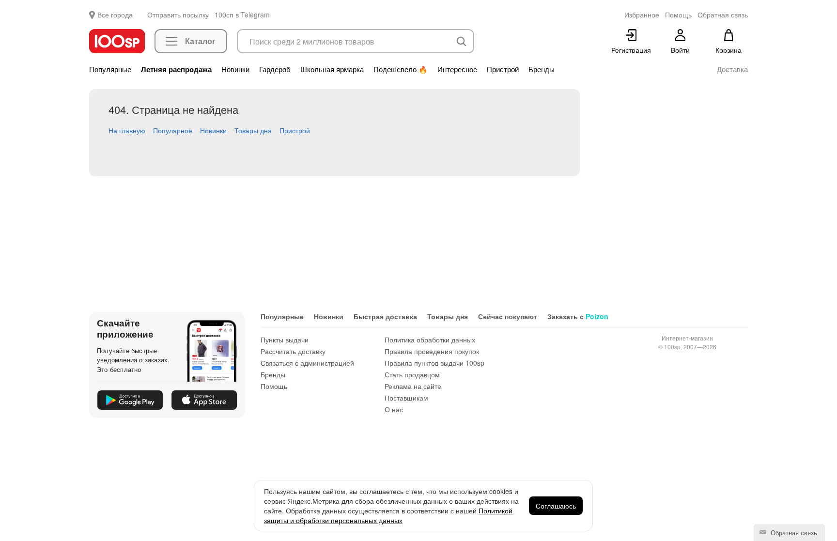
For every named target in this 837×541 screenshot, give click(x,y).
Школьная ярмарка (332, 69)
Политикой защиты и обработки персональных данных (388, 515)
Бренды (541, 69)
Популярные (110, 69)
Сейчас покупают (507, 316)
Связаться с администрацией (307, 363)
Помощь (274, 386)
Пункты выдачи (285, 339)
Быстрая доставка (385, 316)
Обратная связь (793, 532)
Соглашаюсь (556, 505)
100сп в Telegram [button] (242, 14)
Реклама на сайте (413, 386)
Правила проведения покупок (432, 351)
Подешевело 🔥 (400, 69)
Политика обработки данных (430, 339)
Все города (115, 14)
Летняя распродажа (176, 69)
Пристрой (503, 69)
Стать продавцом (412, 374)
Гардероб (275, 69)
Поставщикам (406, 397)
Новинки (235, 69)
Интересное (457, 69)
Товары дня (253, 130)
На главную (126, 130)
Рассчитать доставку (293, 351)
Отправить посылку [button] (178, 14)
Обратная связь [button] (723, 14)
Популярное (172, 130)
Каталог (200, 40)
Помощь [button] (678, 14)
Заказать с (577, 316)
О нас (394, 409)
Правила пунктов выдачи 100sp (434, 363)
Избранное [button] (641, 14)
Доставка (732, 69)
